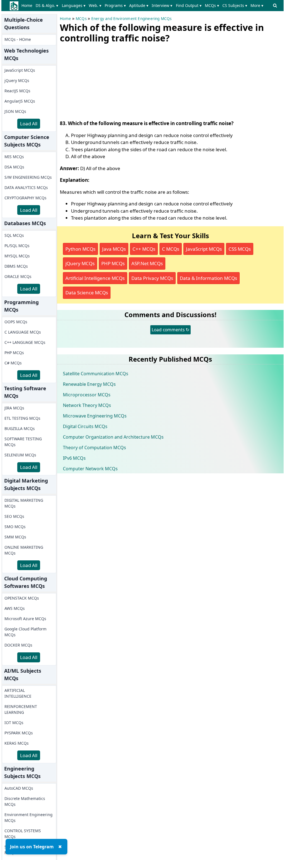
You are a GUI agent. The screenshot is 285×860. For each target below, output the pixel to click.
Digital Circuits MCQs (85, 426)
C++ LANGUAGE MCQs (24, 342)
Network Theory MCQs (87, 405)
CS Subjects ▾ (234, 5)
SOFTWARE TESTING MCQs (23, 441)
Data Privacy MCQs (152, 278)
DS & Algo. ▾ (47, 5)
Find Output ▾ (189, 5)
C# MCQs (13, 363)
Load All (28, 123)
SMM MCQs (15, 537)
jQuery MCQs (16, 80)
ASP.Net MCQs (147, 263)
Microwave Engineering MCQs (95, 416)
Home (26, 5)
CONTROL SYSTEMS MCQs (22, 833)
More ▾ (256, 5)
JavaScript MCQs (19, 70)
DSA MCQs (14, 167)
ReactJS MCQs (17, 90)
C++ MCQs (143, 249)
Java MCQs (114, 249)
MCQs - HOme (17, 39)
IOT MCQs (13, 722)
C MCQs (170, 249)
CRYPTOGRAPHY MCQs (25, 197)
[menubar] (143, 5)
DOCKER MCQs (18, 645)
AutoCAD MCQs (18, 788)
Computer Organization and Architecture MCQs (113, 437)
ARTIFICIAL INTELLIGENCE (17, 693)
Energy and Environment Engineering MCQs (131, 18)
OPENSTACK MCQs (21, 598)
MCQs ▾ (212, 5)
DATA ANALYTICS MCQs (26, 187)
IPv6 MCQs (74, 458)
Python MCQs (80, 249)
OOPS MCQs (15, 321)
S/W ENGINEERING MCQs (28, 177)
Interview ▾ (162, 5)
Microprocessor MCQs (86, 395)
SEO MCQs (14, 516)
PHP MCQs (14, 352)
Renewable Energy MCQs (89, 384)
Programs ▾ (115, 5)
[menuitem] (28, 5)
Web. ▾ (95, 5)
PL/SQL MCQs (17, 245)
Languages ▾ (73, 5)
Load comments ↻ (170, 330)
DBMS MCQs (16, 266)
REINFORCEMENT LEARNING (20, 709)
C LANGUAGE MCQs (22, 332)
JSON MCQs (15, 111)
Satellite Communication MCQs (95, 374)
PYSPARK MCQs (18, 732)
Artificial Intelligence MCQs (95, 278)
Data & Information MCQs (208, 278)
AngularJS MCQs (19, 101)
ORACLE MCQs (17, 276)
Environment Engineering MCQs (28, 817)
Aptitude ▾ (138, 5)
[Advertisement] (101, 80)
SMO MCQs (15, 526)
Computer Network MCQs (90, 469)
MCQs (81, 18)
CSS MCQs (240, 249)
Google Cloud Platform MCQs (25, 631)
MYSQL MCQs (17, 256)
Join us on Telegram (32, 847)
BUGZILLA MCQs (19, 428)
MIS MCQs (14, 156)
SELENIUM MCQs (20, 455)
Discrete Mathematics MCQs (24, 801)
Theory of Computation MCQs (94, 447)
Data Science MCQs (86, 292)
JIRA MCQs (14, 408)
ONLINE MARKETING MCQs (23, 550)
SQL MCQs (14, 235)
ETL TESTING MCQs (22, 418)
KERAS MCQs (16, 743)
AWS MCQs (14, 608)
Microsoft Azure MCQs (25, 618)
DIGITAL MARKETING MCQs (23, 503)
